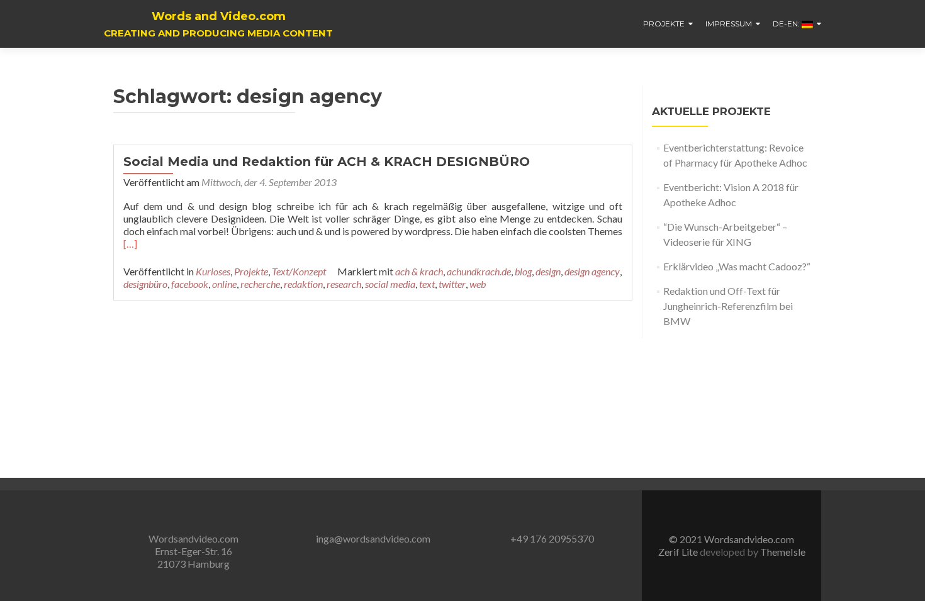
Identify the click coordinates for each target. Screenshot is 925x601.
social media (390, 284)
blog (523, 271)
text (427, 284)
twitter (452, 284)
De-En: (787, 23)
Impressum (728, 23)
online (224, 284)
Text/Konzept (299, 271)
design (548, 271)
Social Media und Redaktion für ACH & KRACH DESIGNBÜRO (326, 161)
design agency (592, 271)
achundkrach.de (479, 271)
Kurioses (213, 271)
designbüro (145, 284)
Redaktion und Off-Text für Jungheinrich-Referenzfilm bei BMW (728, 306)
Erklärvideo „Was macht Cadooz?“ (736, 266)
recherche (260, 284)
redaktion (303, 284)
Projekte (664, 23)
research (344, 284)
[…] (130, 244)
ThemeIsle (782, 552)
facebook (189, 284)
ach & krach (419, 271)
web (477, 284)
